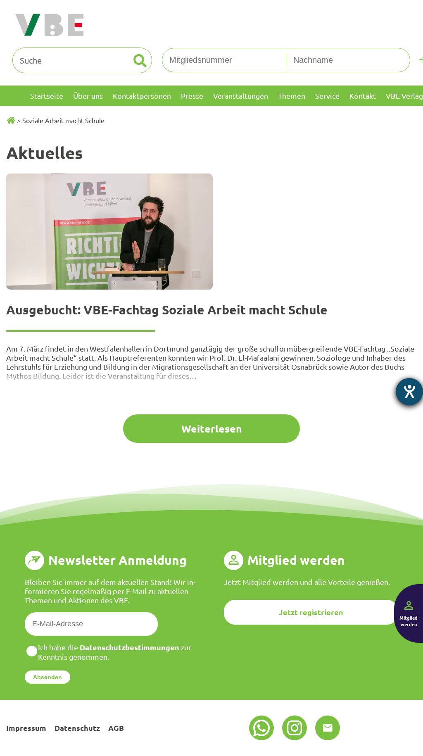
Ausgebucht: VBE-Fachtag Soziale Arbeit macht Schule (167, 309)
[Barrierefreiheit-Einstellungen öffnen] (409, 391)
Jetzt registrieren (311, 612)
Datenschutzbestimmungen (129, 647)
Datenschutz (77, 727)
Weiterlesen (211, 428)
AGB (116, 727)
